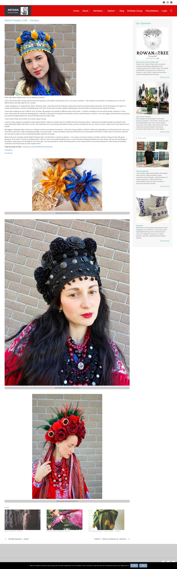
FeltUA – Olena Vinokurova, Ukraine (58, 531)
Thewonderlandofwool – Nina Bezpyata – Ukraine (104, 531)
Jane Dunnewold (142, 171)
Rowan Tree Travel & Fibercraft (147, 62)
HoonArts (139, 225)
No (143, 565)
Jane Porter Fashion (143, 117)
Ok (134, 565)
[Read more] (164, 77)
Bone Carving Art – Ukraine (13, 531)
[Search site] (171, 11)
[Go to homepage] (18, 11)
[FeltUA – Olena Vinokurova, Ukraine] (67, 520)
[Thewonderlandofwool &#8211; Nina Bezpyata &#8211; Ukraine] (108, 520)
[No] (174, 566)
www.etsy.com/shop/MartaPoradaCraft (37, 147)
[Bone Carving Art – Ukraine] (25, 520)
